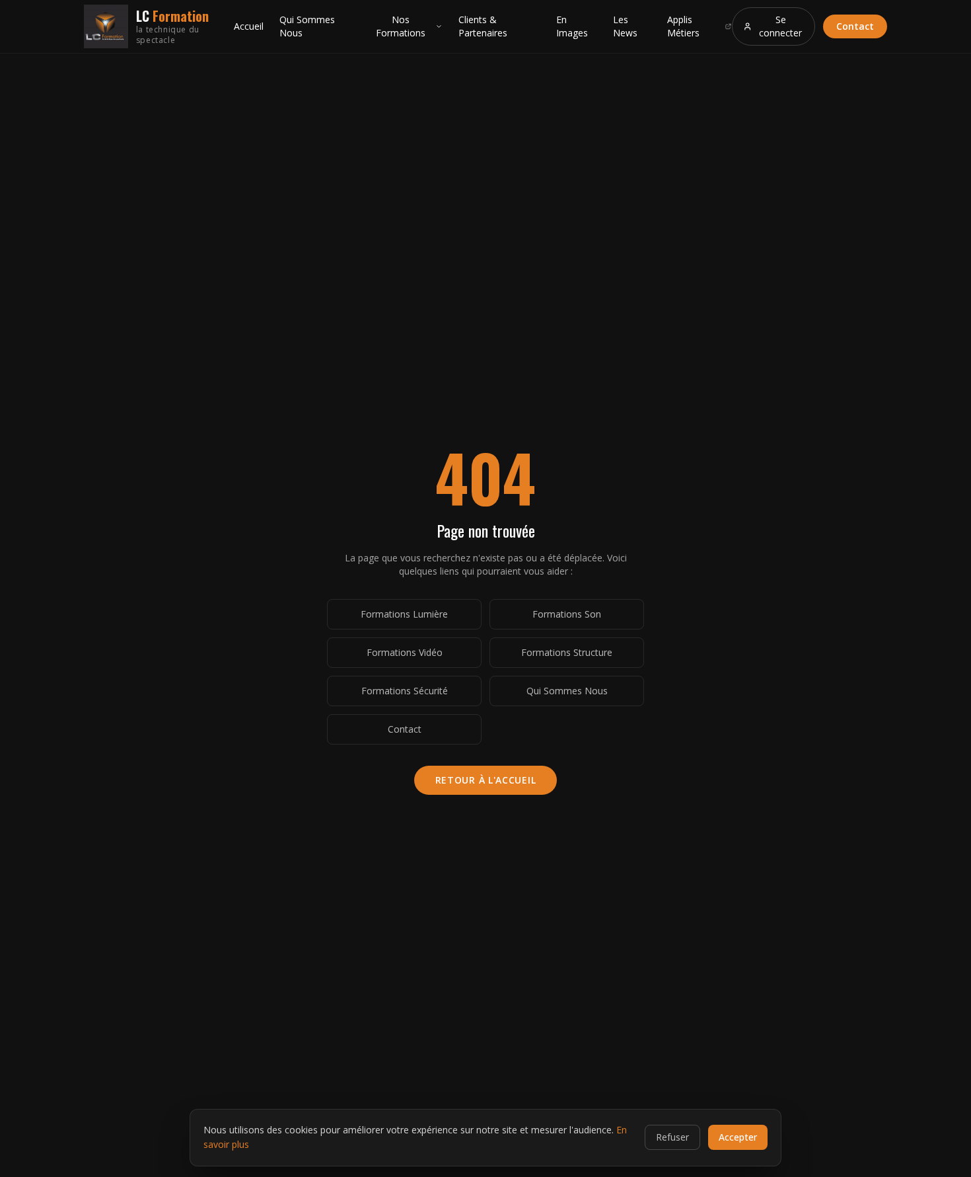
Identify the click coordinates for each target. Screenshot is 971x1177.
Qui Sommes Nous (307, 26)
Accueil (249, 26)
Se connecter (780, 26)
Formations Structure (566, 652)
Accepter (738, 1137)
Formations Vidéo (405, 652)
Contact (855, 26)
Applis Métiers (683, 26)
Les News (625, 26)
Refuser (672, 1137)
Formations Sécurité (404, 690)
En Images (572, 26)
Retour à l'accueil (485, 780)
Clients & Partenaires (482, 26)
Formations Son (566, 614)
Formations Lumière (404, 614)
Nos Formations (400, 26)
